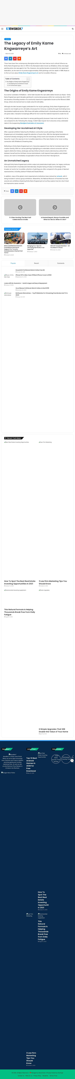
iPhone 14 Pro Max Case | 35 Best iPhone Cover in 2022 (33, 275)
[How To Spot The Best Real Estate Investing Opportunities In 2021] (20, 510)
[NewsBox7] (14, 28)
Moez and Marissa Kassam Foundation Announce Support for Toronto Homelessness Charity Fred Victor (13, 249)
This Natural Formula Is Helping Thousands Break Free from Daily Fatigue (19, 612)
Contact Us (21, 1075)
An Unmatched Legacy (15, 85)
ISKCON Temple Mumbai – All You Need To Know (60, 246)
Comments (60, 263)
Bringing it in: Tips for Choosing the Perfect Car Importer (35, 247)
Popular (13, 263)
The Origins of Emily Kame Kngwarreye (17, 81)
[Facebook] (6, 58)
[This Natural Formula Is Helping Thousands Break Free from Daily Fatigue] (20, 598)
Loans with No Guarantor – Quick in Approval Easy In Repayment (25, 283)
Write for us (29, 1075)
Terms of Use (53, 1075)
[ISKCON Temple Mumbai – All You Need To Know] (60, 238)
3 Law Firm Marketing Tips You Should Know (31, 1058)
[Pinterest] (15, 58)
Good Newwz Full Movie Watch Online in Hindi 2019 (32, 288)
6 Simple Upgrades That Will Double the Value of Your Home (53, 730)
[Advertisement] (37, 13)
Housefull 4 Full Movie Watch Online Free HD (30, 270)
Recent (36, 263)
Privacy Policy (37, 1075)
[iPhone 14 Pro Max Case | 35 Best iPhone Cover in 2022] (9, 277)
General (8, 39)
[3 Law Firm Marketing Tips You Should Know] (55, 510)
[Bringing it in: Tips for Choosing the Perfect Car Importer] (37, 238)
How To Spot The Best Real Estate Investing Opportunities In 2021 (19, 582)
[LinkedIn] (10, 58)
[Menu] (2, 29)
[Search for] (73, 29)
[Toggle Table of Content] (27, 79)
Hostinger (60, 1072)
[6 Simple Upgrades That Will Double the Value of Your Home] (55, 658)
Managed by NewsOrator (38, 1072)
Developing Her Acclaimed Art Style (18, 83)
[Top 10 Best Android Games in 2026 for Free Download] (31, 754)
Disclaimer (45, 1075)
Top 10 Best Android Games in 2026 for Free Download (31, 764)
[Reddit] (19, 58)
